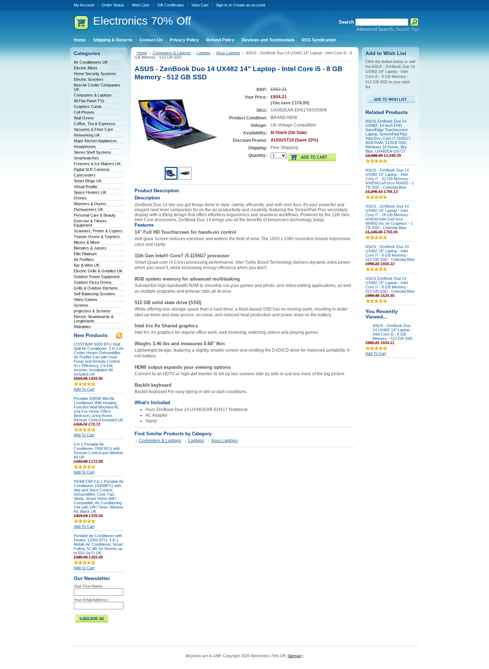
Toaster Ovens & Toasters (97, 236)
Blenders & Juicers (90, 248)
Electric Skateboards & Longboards (93, 318)
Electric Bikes (85, 68)
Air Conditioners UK (91, 62)
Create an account (249, 5)
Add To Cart (84, 389)
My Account (84, 5)
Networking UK (87, 135)
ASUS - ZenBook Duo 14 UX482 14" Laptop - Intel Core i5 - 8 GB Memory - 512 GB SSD (393, 332)
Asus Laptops (228, 53)
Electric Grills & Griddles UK (98, 271)
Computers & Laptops (93, 95)
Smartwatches (86, 158)
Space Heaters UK (90, 192)
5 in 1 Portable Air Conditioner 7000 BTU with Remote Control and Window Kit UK (98, 450)
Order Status (113, 5)
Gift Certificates (170, 5)
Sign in (221, 5)
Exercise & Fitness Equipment (90, 223)
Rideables (82, 326)
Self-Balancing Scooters (94, 294)
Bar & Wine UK (87, 265)
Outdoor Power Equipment (97, 276)
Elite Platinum (85, 254)
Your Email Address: (91, 600)
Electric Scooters (88, 79)
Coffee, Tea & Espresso (94, 124)
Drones (80, 198)
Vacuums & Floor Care (93, 129)
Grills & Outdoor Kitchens (96, 288)
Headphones (85, 146)
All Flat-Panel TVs (89, 101)
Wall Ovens (84, 118)
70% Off (142, 21)
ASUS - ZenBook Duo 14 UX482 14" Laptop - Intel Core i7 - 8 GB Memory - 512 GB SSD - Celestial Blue (390, 253)
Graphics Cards (88, 106)
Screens (81, 305)
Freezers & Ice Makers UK (97, 164)
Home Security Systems (95, 73)
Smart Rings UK (88, 181)
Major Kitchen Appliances (95, 141)
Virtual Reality (85, 186)
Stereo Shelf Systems (92, 152)
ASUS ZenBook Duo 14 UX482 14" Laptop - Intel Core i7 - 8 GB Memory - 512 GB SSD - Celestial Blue (390, 284)
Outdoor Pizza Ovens (93, 282)
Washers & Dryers (90, 204)
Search (346, 22)
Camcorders (85, 175)
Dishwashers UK (88, 209)
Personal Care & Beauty (95, 215)
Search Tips (407, 29)
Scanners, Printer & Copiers (98, 231)
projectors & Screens (92, 311)
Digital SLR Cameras (92, 169)
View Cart (200, 5)
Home (142, 53)
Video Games (85, 299)
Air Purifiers (84, 259)
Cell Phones (84, 112)
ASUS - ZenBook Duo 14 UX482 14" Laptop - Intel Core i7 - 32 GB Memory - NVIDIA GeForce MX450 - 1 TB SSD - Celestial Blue (389, 178)
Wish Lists (141, 5)
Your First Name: (88, 586)
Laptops (203, 53)
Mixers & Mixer (87, 242)
